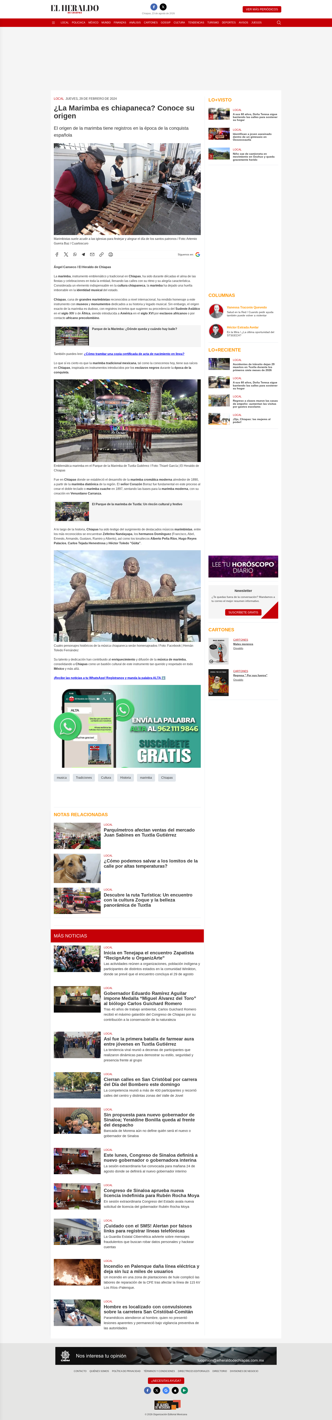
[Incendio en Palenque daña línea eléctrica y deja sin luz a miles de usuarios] (77, 1277)
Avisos (243, 22)
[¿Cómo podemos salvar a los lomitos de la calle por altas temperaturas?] (77, 868)
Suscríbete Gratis (243, 612)
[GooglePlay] (184, 1390)
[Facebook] (153, 6)
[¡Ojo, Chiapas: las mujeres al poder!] (219, 419)
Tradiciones (84, 777)
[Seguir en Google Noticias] (198, 254)
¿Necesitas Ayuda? (166, 1380)
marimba (146, 777)
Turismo (213, 22)
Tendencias (196, 22)
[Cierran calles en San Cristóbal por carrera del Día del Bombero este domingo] (77, 1087)
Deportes (229, 22)
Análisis (135, 22)
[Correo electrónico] (92, 254)
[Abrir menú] (53, 22)
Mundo (106, 22)
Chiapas (167, 777)
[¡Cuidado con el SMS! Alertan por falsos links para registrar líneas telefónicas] (77, 1237)
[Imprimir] (111, 254)
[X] (163, 6)
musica (62, 777)
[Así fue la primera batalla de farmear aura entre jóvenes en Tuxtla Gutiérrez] (77, 1050)
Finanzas (120, 22)
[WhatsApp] (75, 254)
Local (65, 22)
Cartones (151, 22)
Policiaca (78, 22)
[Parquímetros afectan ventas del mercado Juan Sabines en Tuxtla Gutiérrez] (77, 836)
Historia (125, 777)
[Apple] (175, 1390)
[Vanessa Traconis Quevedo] (216, 311)
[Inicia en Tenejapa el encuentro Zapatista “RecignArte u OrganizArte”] (77, 963)
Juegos (256, 22)
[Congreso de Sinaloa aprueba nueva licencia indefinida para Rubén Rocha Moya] (77, 1198)
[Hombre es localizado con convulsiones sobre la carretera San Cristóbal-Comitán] (77, 1317)
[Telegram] (83, 254)
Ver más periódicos (262, 9)
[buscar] (279, 22)
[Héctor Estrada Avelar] (216, 331)
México (93, 22)
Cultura (179, 22)
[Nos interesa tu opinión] (166, 1356)
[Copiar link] (101, 254)
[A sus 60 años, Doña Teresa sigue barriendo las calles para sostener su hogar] (219, 383)
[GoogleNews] (166, 1390)
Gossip (166, 22)
